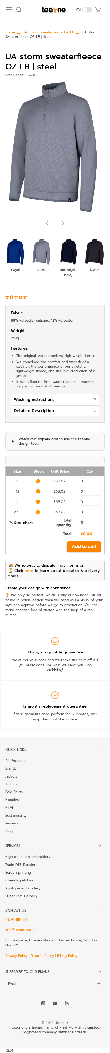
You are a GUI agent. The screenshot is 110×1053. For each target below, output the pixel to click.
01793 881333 (16, 919)
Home (10, 32)
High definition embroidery (27, 856)
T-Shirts (11, 784)
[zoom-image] (55, 147)
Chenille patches (19, 880)
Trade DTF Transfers (21, 864)
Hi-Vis (9, 807)
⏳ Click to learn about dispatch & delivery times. (54, 573)
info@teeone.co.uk (20, 929)
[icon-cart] (98, 9)
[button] (16, 297)
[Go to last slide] (48, 223)
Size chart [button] (23, 523)
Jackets (11, 776)
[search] (19, 9)
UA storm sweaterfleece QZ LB (48, 32)
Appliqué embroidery (22, 888)
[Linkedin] (67, 1003)
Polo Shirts (14, 791)
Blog (9, 831)
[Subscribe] (98, 983)
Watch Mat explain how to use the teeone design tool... (54, 441)
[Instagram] (43, 1003)
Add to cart (84, 546)
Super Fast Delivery (21, 896)
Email (12, 984)
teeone (62, 1022)
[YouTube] (55, 1003)
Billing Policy (67, 955)
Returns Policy (42, 955)
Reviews (11, 823)
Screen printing (18, 872)
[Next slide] (62, 223)
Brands (10, 768)
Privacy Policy (17, 955)
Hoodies (12, 799)
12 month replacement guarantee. (55, 706)
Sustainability (15, 815)
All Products (15, 760)
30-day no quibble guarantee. (55, 652)
